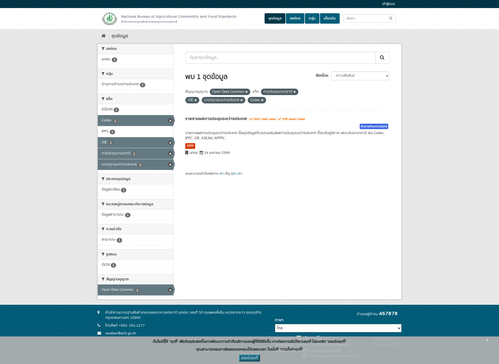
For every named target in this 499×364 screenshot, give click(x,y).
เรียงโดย (322, 75)
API (221, 173)
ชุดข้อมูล (274, 18)
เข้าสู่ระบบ (388, 4)
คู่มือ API (236, 173)
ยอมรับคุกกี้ (249, 358)
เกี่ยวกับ (330, 18)
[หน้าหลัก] (103, 36)
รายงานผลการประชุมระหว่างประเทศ (216, 118)
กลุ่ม (312, 18)
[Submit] (383, 58)
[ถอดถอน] (246, 92)
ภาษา (279, 320)
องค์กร (295, 18)
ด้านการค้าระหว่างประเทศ (374, 126)
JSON (190, 146)
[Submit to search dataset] (391, 18)
